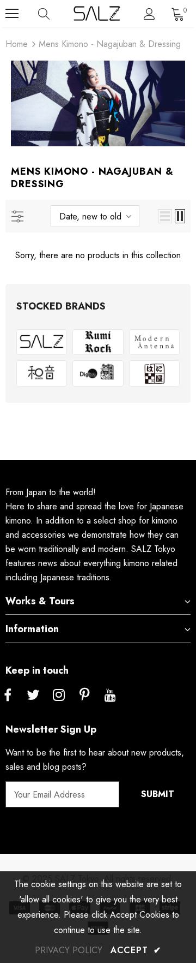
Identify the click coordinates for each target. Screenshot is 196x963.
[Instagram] (59, 695)
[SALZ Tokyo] (41, 342)
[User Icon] (149, 14)
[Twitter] (33, 695)
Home (16, 44)
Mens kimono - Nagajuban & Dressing (110, 44)
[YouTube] (110, 695)
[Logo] (96, 13)
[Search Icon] (54, 14)
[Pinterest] (84, 695)
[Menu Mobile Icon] (12, 13)
